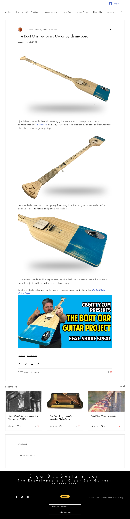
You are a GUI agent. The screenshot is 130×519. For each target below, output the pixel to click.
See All (122, 386)
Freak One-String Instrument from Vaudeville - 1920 (24, 418)
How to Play (97, 12)
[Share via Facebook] (19, 364)
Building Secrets (82, 12)
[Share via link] (38, 364)
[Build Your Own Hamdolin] (106, 401)
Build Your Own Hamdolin (103, 416)
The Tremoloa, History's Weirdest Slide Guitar (61, 418)
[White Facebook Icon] (16, 497)
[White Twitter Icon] (21, 497)
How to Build (66, 12)
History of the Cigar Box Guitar (27, 12)
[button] (121, 12)
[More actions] (110, 29)
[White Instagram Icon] (27, 497)
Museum (22, 355)
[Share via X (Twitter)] (25, 364)
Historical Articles (50, 12)
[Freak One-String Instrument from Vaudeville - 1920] (23, 401)
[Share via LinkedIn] (31, 364)
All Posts (8, 12)
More (110, 12)
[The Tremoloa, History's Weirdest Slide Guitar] (65, 401)
